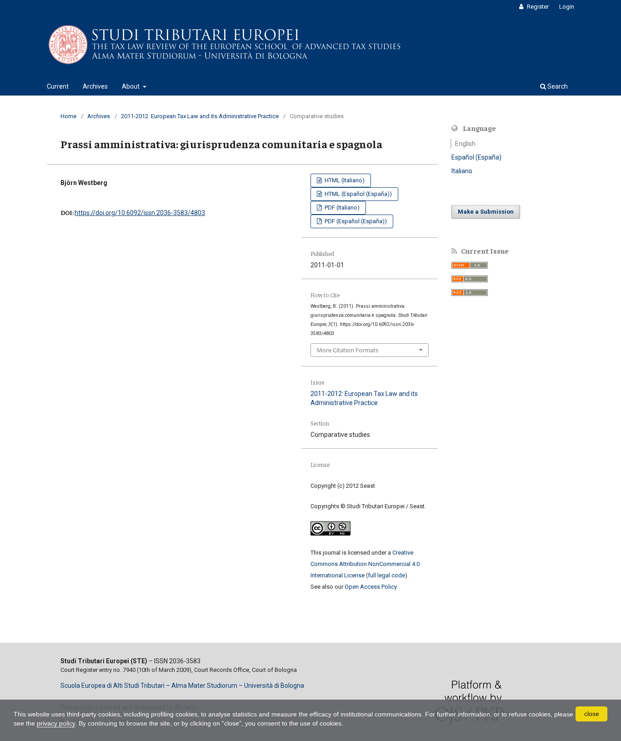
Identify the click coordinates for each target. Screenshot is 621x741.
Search (557, 86)
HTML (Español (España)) (357, 193)
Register (537, 6)
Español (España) (476, 157)
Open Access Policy (370, 586)
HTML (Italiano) (344, 180)
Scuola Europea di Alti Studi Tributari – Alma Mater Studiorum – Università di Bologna (182, 685)
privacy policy (56, 723)
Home (68, 116)
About (131, 86)
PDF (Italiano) (341, 207)
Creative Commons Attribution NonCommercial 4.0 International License (365, 564)
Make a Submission (486, 211)
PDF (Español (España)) (355, 221)
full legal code (386, 575)
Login (566, 6)
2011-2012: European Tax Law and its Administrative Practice (200, 116)
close (591, 713)
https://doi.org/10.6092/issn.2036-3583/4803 (140, 212)
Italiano (461, 171)
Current (58, 86)
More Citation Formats (347, 350)
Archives (95, 86)
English (465, 143)
